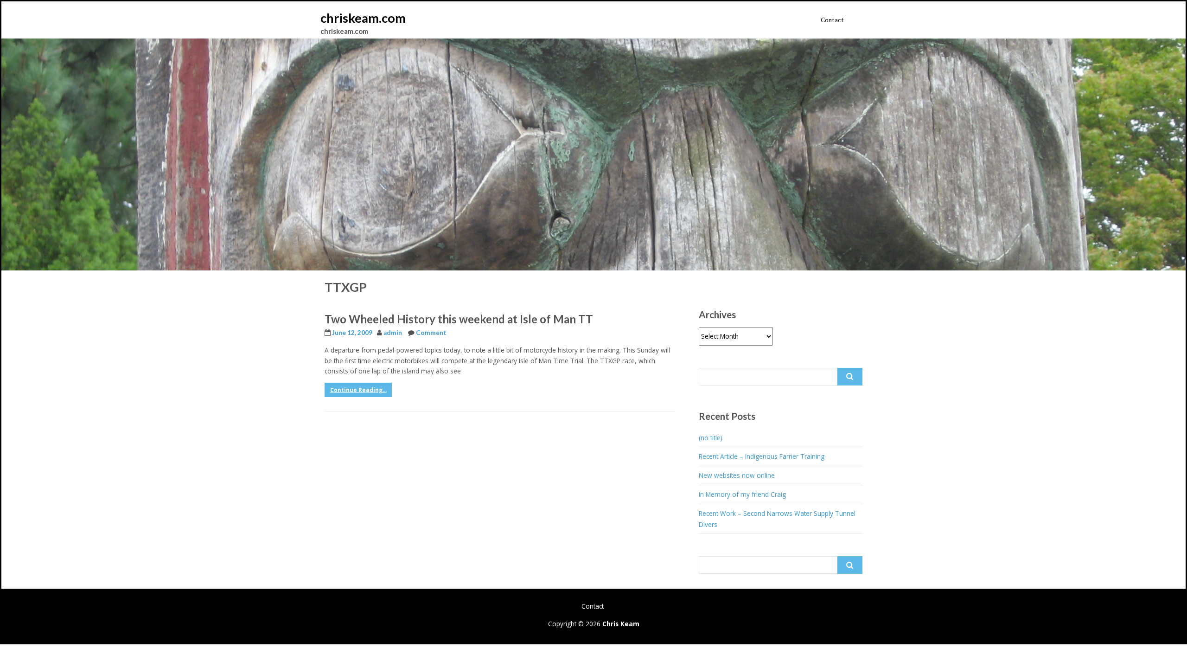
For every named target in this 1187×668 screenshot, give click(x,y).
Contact (832, 20)
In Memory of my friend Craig (742, 494)
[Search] (849, 376)
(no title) (710, 437)
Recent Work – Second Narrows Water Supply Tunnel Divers (777, 519)
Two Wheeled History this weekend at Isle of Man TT (459, 319)
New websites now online (737, 475)
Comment (431, 332)
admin (392, 332)
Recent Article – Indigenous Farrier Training (761, 456)
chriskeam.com (363, 18)
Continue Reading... (358, 389)
